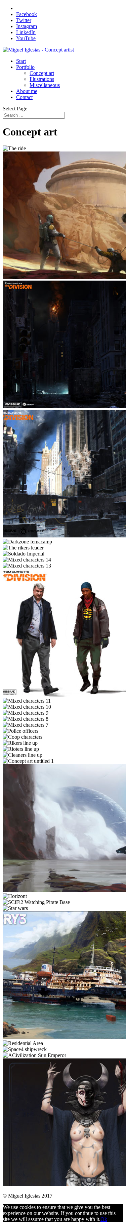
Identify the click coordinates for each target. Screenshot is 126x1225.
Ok (103, 1219)
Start (21, 61)
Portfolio (25, 67)
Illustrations (42, 79)
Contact (24, 97)
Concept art (42, 73)
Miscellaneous (45, 85)
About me (26, 91)
